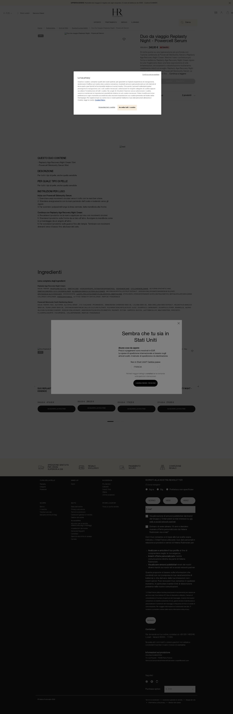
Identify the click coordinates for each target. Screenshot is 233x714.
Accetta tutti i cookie (127, 107)
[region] (117, 93)
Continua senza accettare (150, 74)
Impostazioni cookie (107, 107)
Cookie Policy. (100, 100)
